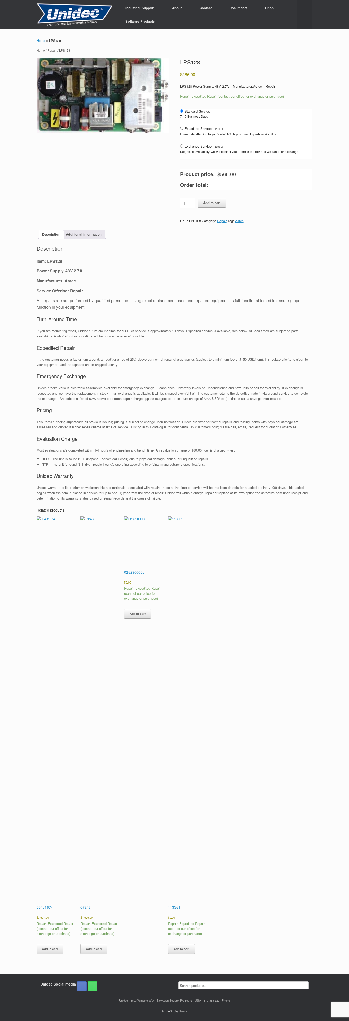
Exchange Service (204, 146)
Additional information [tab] (84, 234)
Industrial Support (139, 7)
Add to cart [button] (50, 949)
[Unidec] (75, 15)
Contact (206, 7)
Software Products (140, 21)
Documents (238, 7)
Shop (269, 7)
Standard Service (197, 111)
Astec (239, 220)
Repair (52, 50)
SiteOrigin (171, 1011)
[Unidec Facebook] (82, 986)
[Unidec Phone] (92, 986)
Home (41, 40)
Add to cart (211, 202)
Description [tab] (51, 234)
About (177, 7)
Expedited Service (204, 128)
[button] (304, 14)
